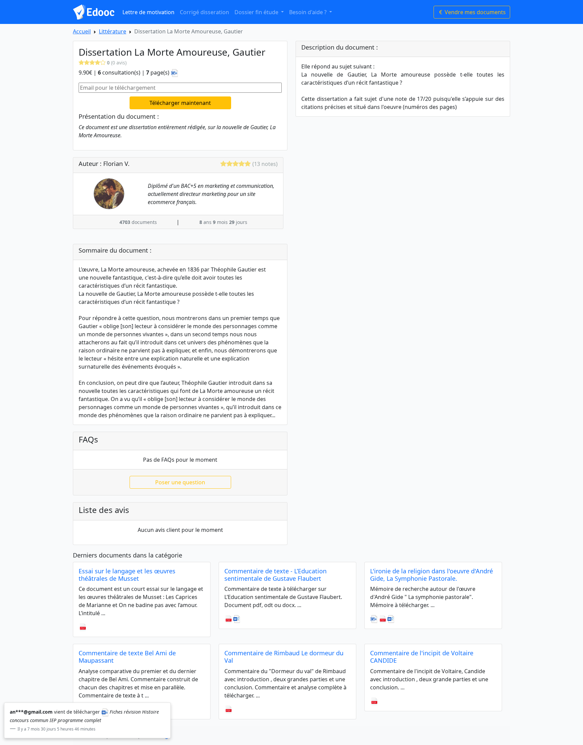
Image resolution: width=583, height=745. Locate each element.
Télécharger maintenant (180, 103)
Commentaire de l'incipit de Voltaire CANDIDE (421, 656)
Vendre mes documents (474, 12)
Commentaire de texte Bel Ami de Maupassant (127, 656)
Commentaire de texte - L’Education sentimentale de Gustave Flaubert (275, 574)
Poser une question (180, 482)
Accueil (82, 31)
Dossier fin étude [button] (257, 12)
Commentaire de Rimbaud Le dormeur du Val (283, 656)
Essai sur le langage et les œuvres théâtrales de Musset (127, 574)
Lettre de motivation (148, 12)
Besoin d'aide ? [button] (308, 12)
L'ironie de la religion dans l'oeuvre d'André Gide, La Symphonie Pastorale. (431, 574)
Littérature (112, 31)
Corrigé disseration (204, 12)
